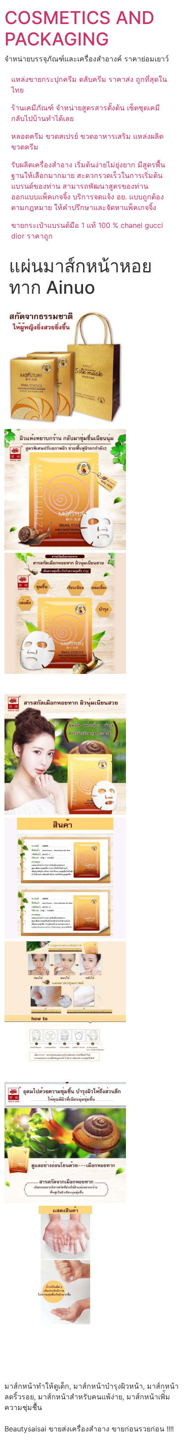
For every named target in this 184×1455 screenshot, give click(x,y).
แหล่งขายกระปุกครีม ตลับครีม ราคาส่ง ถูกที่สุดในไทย (89, 84)
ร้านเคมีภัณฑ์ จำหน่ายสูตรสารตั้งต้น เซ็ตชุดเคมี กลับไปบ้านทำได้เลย (85, 113)
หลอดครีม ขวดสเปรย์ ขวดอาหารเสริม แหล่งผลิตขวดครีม (87, 141)
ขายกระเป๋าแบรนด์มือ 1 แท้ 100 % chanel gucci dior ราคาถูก (87, 230)
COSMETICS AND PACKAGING (79, 28)
